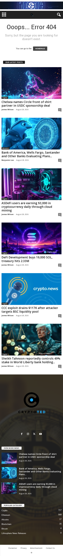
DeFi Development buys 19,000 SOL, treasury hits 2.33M (27, 259)
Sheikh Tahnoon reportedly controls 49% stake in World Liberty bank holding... (31, 360)
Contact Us (50, 548)
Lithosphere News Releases (14, 533)
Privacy (24, 548)
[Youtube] (41, 434)
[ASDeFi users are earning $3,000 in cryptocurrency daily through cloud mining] (31, 184)
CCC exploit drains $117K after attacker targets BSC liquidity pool (30, 310)
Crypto (4, 98)
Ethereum (6, 515)
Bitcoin (5, 529)
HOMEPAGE (40, 49)
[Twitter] (35, 434)
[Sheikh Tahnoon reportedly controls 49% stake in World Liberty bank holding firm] (31, 339)
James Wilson (8, 109)
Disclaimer (12, 548)
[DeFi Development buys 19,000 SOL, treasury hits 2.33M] (31, 238)
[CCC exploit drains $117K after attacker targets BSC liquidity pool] (31, 289)
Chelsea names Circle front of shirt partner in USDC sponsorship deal (27, 104)
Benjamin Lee (8, 160)
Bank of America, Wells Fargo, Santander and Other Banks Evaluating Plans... (31, 154)
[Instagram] (29, 434)
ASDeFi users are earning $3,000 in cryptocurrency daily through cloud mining (27, 206)
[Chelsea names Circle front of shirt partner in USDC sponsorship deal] (31, 83)
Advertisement (36, 548)
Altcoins (5, 148)
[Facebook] (22, 434)
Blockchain (6, 524)
